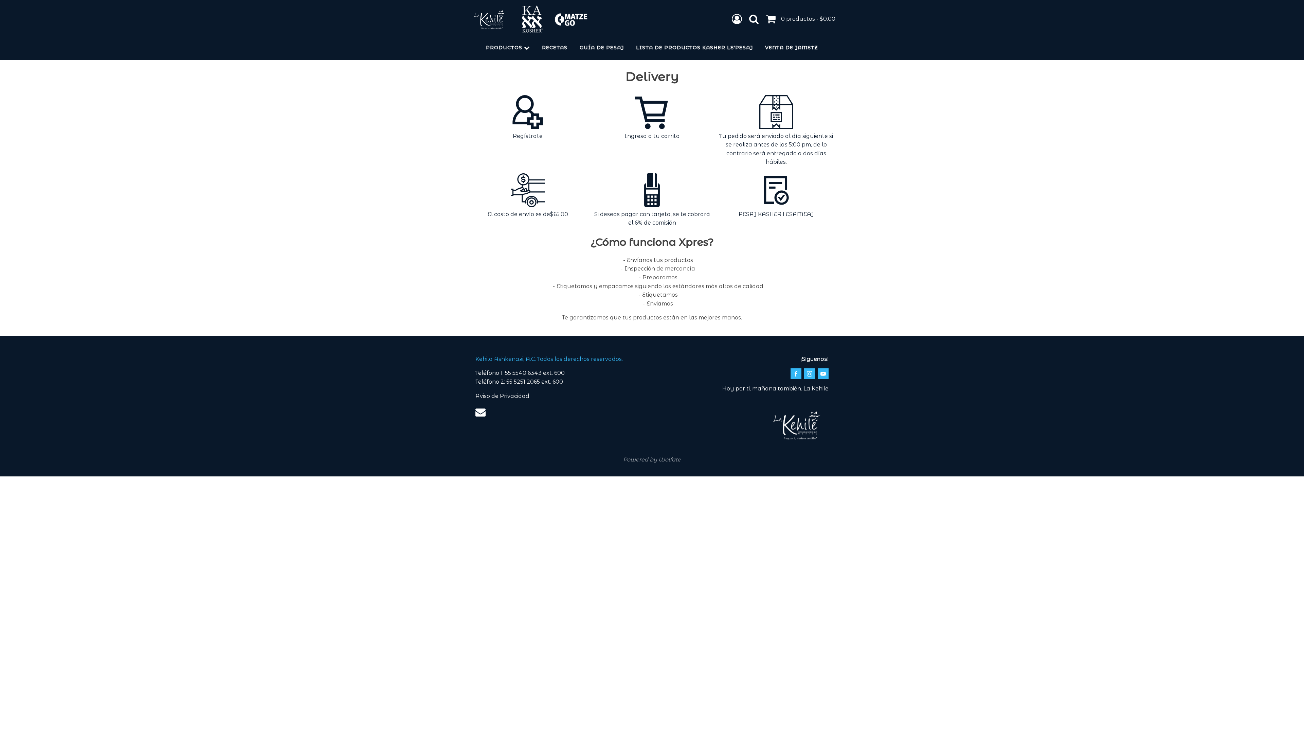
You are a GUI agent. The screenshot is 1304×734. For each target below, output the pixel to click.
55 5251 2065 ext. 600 (534, 382)
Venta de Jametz (791, 48)
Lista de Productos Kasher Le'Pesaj (694, 48)
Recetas (554, 48)
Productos (504, 48)
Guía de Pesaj (602, 48)
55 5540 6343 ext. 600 (535, 373)
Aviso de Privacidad (502, 396)
